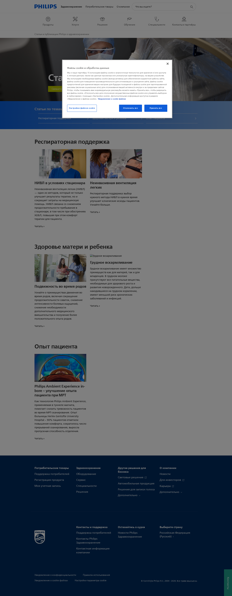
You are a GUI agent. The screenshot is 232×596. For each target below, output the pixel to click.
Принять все (156, 108)
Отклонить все (130, 108)
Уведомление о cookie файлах (112, 99)
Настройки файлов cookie (82, 108)
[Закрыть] (167, 63)
